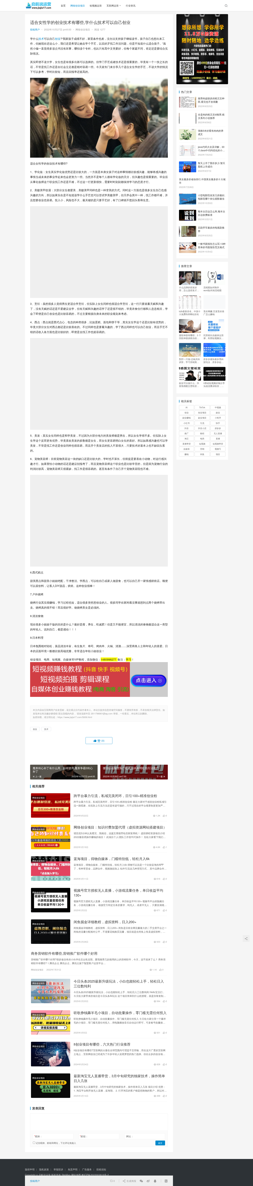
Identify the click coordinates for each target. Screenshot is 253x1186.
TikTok (202, 407)
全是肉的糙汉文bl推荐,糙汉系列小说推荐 (211, 116)
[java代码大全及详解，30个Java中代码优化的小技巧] (187, 147)
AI (186, 407)
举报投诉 (58, 1169)
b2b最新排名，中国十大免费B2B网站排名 (190, 313)
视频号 (218, 448)
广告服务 (87, 1169)
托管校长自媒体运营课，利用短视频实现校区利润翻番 (213, 337)
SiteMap (66, 1175)
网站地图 (76, 1175)
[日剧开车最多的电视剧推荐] (187, 228)
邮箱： (84, 1136)
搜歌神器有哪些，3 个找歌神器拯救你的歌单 (190, 337)
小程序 (218, 417)
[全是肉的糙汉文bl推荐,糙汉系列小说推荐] (187, 115)
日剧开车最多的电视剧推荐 (211, 229)
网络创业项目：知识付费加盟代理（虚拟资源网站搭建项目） (120, 827)
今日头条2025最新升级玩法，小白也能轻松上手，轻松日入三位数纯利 (119, 983)
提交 (160, 1142)
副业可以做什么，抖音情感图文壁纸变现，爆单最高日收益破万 (189, 384)
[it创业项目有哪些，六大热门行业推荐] (50, 1054)
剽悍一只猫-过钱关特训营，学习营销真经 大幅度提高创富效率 (189, 360)
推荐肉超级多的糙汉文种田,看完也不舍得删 (211, 100)
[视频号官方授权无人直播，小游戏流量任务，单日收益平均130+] (50, 900)
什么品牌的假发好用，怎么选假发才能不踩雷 (189, 289)
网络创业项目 (77, 5)
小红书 (186, 422)
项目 (218, 454)
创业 (57, 39)
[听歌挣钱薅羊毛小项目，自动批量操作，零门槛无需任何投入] (50, 1022)
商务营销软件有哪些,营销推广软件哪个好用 (64, 953)
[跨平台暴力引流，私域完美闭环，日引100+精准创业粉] (50, 805)
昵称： (38, 1136)
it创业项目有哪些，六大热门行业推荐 (102, 1044)
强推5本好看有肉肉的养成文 (210, 132)
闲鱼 (202, 454)
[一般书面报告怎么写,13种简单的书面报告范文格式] (187, 244)
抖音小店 (202, 428)
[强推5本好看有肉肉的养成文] (187, 131)
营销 (202, 448)
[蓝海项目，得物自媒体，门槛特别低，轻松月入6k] (50, 868)
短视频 (202, 443)
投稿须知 (101, 1169)
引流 (202, 422)
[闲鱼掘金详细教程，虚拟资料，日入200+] (50, 931)
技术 (41, 39)
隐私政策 (44, 1169)
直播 (218, 438)
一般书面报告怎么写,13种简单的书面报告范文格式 (211, 245)
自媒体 (186, 448)
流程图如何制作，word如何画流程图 (212, 289)
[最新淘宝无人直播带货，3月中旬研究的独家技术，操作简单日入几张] (50, 1085)
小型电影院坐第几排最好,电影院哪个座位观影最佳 (211, 196)
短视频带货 (218, 443)
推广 (187, 433)
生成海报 (131, 1181)
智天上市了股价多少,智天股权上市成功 (211, 164)
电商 (202, 438)
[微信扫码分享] (141, 1181)
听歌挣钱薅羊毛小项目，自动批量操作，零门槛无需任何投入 (120, 1012)
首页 (63, 5)
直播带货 (186, 443)
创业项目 (202, 412)
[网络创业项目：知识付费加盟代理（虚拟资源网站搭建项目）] (50, 837)
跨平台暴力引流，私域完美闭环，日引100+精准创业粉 (115, 795)
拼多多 (218, 428)
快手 (218, 422)
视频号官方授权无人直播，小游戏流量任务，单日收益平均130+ (118, 893)
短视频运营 (96, 5)
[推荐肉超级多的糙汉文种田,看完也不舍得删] (187, 98)
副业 (218, 412)
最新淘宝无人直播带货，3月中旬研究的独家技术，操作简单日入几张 (119, 1078)
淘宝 (187, 438)
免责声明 (72, 1169)
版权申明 (30, 1169)
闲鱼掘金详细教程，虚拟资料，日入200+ (105, 921)
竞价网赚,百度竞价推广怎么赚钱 (213, 313)
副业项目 (202, 417)
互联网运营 (113, 5)
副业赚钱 (186, 417)
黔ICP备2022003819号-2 (95, 1175)
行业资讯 (130, 5)
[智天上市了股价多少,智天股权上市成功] (187, 163)
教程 (202, 433)
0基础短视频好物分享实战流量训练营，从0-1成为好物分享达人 (214, 384)
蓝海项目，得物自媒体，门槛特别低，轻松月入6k (112, 858)
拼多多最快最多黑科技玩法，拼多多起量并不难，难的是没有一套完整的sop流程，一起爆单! (214, 360)
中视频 (218, 407)
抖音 (187, 428)
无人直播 (218, 433)
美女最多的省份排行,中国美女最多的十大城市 (202, 180)
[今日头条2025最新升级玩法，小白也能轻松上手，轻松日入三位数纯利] (50, 991)
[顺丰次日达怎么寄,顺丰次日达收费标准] (187, 211)
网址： (129, 1136)
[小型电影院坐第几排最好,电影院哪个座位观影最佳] (187, 195)
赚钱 (187, 454)
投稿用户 (35, 29)
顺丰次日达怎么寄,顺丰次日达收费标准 (211, 213)
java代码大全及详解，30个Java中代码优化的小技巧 (211, 150)
